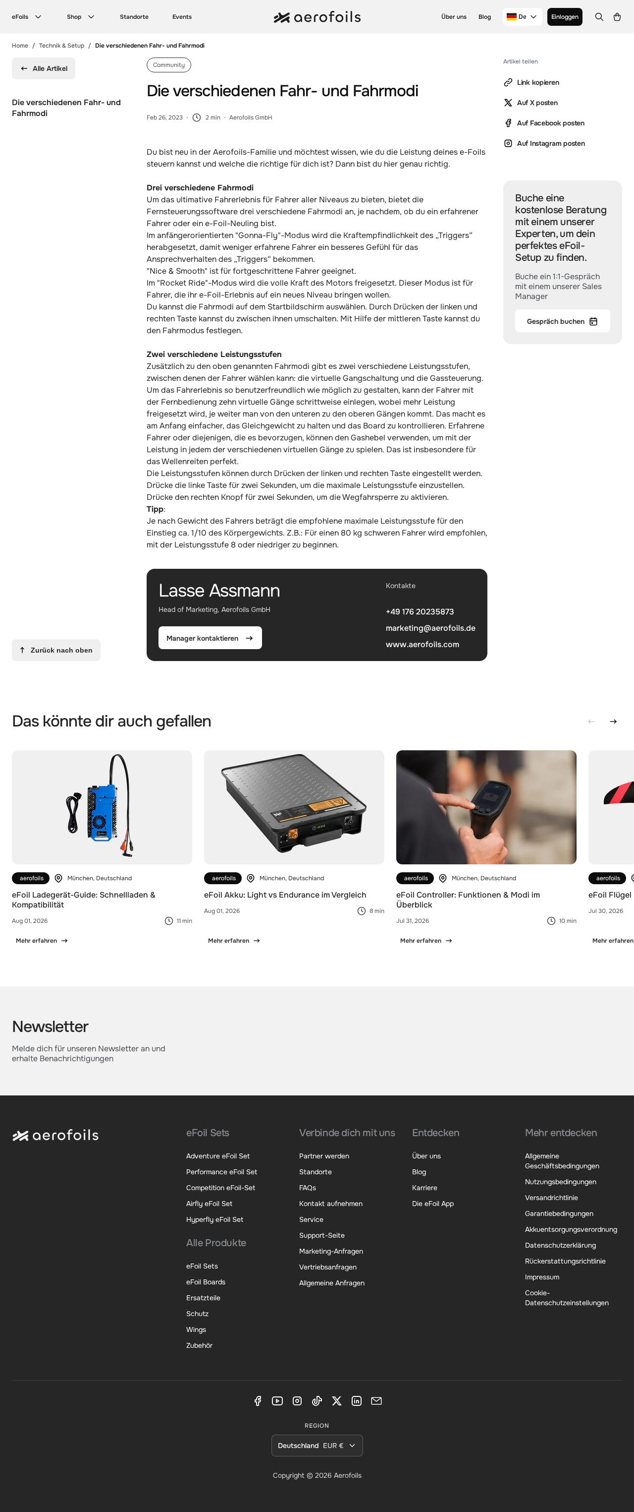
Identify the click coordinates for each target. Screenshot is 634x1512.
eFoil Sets (202, 1266)
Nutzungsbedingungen (560, 1181)
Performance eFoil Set (221, 1171)
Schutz (197, 1313)
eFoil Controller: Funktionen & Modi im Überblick (468, 900)
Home (20, 46)
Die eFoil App (433, 1203)
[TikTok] (317, 1401)
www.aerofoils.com (422, 644)
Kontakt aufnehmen (331, 1203)
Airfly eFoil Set (209, 1203)
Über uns (454, 17)
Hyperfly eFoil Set (214, 1219)
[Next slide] (613, 721)
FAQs (307, 1187)
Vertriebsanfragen (328, 1267)
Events (182, 17)
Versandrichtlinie (551, 1197)
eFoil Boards (205, 1281)
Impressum (542, 1276)
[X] (337, 1401)
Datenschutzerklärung (560, 1245)
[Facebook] (258, 1401)
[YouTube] (277, 1401)
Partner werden (324, 1155)
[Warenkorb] (617, 17)
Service (311, 1219)
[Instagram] (297, 1401)
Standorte (134, 17)
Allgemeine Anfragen (332, 1282)
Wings (196, 1329)
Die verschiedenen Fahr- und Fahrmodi (66, 108)
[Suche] (599, 17)
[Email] (376, 1401)
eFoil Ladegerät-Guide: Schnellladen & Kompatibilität (84, 900)
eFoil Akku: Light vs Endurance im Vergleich (285, 895)
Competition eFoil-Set (220, 1187)
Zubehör (199, 1345)
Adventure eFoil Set (218, 1155)
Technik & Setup (61, 46)
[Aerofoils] (55, 1142)
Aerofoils (348, 1475)
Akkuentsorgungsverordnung (571, 1229)
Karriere (424, 1187)
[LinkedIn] (357, 1401)
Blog (484, 17)
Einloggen (565, 17)
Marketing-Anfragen (331, 1251)
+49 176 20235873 (420, 611)
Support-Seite (322, 1235)
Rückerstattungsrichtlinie (565, 1261)
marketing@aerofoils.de (431, 628)
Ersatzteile (203, 1297)
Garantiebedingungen (559, 1213)
